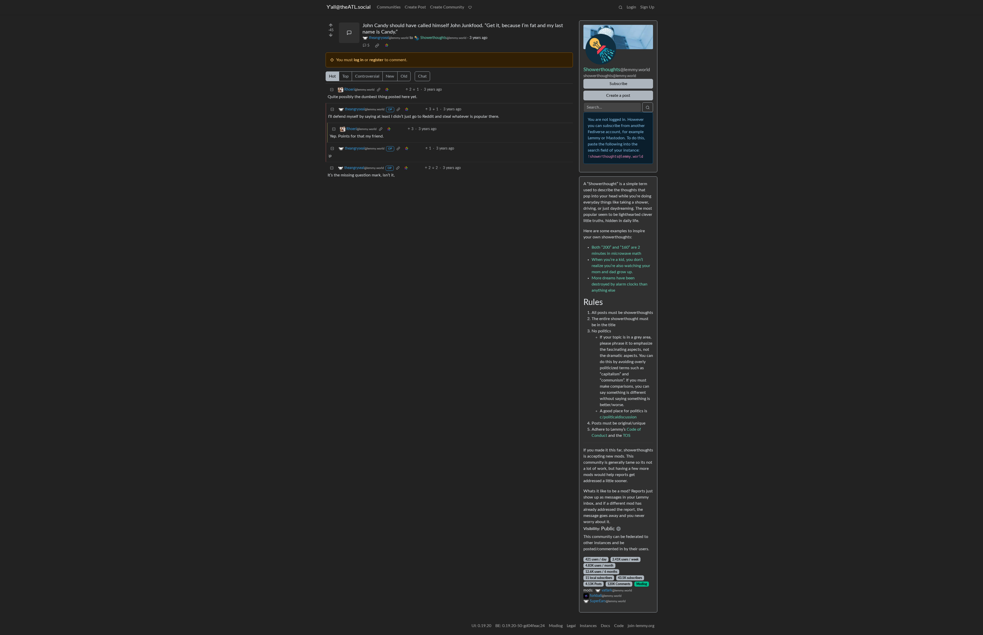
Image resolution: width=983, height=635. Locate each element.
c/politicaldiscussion (618, 417)
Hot (332, 76)
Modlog (641, 584)
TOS (627, 435)
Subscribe (618, 84)
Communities (389, 7)
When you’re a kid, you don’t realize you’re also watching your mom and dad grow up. (621, 266)
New (390, 76)
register (376, 60)
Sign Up (647, 7)
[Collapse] (332, 90)
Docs (605, 626)
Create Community (447, 7)
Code (619, 626)
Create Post (415, 7)
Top (345, 76)
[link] (377, 45)
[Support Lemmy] (470, 7)
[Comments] (349, 33)
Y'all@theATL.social (349, 7)
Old (404, 76)
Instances (588, 626)
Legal (571, 626)
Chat (422, 76)
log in (359, 60)
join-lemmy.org (641, 626)
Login (631, 7)
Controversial (367, 76)
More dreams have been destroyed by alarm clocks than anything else (619, 284)
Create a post (618, 95)
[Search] (620, 7)
